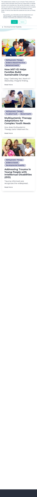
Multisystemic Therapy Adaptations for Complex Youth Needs (18, 121)
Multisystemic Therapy (14, 60)
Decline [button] (22, 22)
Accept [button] (14, 22)
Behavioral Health (12, 65)
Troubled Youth (11, 114)
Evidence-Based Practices (15, 62)
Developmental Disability (15, 165)
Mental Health (25, 114)
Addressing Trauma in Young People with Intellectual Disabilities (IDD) (18, 173)
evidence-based (12, 162)
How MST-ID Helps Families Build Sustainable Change (16, 72)
